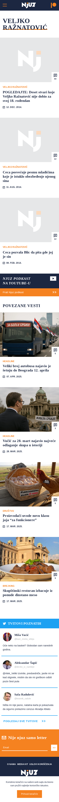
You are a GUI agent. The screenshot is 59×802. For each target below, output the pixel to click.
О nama (11, 764)
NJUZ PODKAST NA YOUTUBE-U (16, 281)
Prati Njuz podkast (13, 292)
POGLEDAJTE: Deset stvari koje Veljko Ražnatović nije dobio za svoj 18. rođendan (29, 96)
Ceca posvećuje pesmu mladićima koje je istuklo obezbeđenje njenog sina (29, 176)
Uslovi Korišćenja (40, 764)
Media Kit (22, 764)
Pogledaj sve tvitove (20, 721)
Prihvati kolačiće (29, 794)
